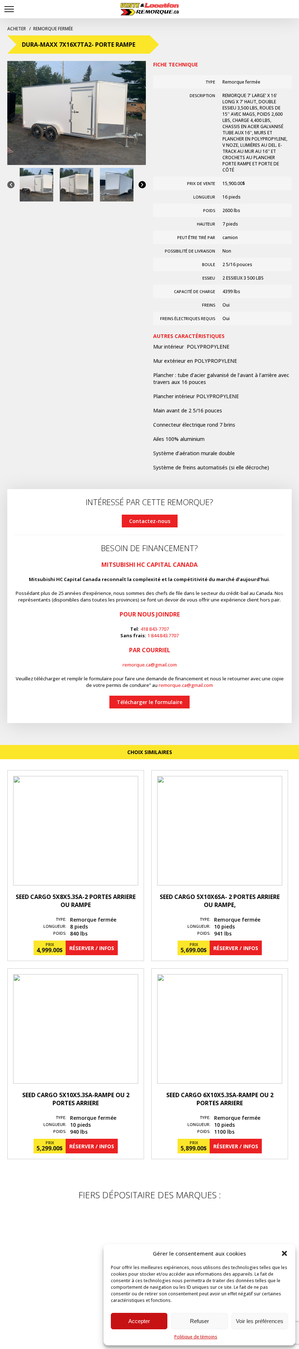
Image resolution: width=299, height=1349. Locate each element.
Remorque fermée (53, 29)
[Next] (142, 184)
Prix (50, 944)
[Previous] (11, 184)
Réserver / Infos (91, 948)
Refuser (199, 1321)
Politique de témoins (195, 1337)
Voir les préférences (259, 1321)
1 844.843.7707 (163, 635)
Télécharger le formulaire (149, 702)
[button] (284, 1253)
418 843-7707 (154, 629)
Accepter (139, 1321)
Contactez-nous (149, 521)
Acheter (17, 29)
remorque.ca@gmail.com (150, 664)
